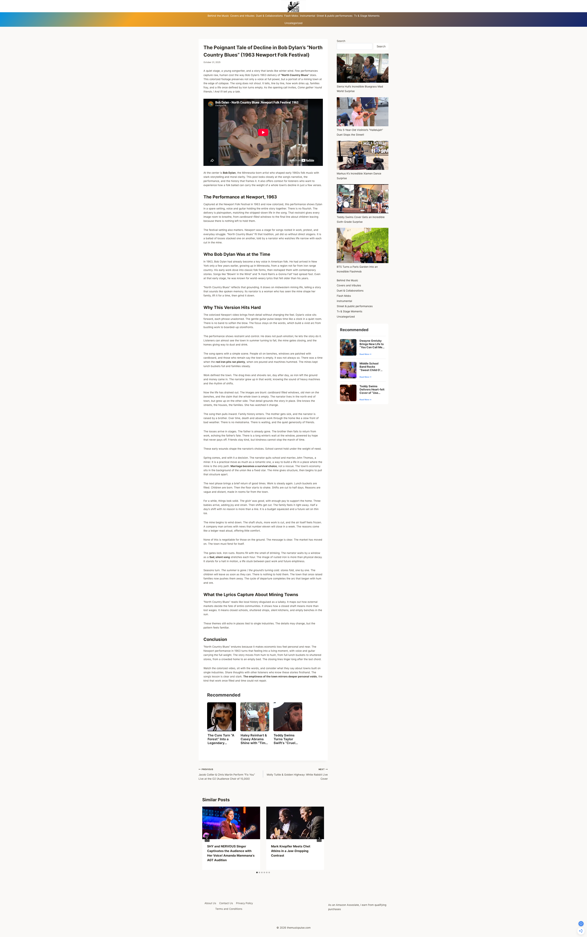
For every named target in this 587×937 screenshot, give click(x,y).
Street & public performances (335, 15)
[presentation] (231, 823)
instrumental (307, 15)
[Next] (319, 838)
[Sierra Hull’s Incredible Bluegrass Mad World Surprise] (362, 68)
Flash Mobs (291, 15)
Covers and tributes (242, 15)
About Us (210, 903)
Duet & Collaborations (269, 15)
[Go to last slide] (207, 838)
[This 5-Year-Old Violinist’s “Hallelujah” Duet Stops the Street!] (362, 111)
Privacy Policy (244, 903)
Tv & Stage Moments (367, 15)
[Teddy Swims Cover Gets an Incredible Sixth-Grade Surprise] (362, 198)
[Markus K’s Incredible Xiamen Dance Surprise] (362, 155)
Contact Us (226, 903)
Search (341, 41)
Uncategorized (293, 23)
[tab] (257, 872)
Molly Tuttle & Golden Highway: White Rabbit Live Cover (297, 774)
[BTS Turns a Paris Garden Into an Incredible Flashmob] (362, 245)
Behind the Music (218, 15)
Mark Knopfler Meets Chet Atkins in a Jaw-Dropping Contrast (290, 851)
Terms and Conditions (228, 908)
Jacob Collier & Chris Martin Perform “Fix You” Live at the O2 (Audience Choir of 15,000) (227, 774)
